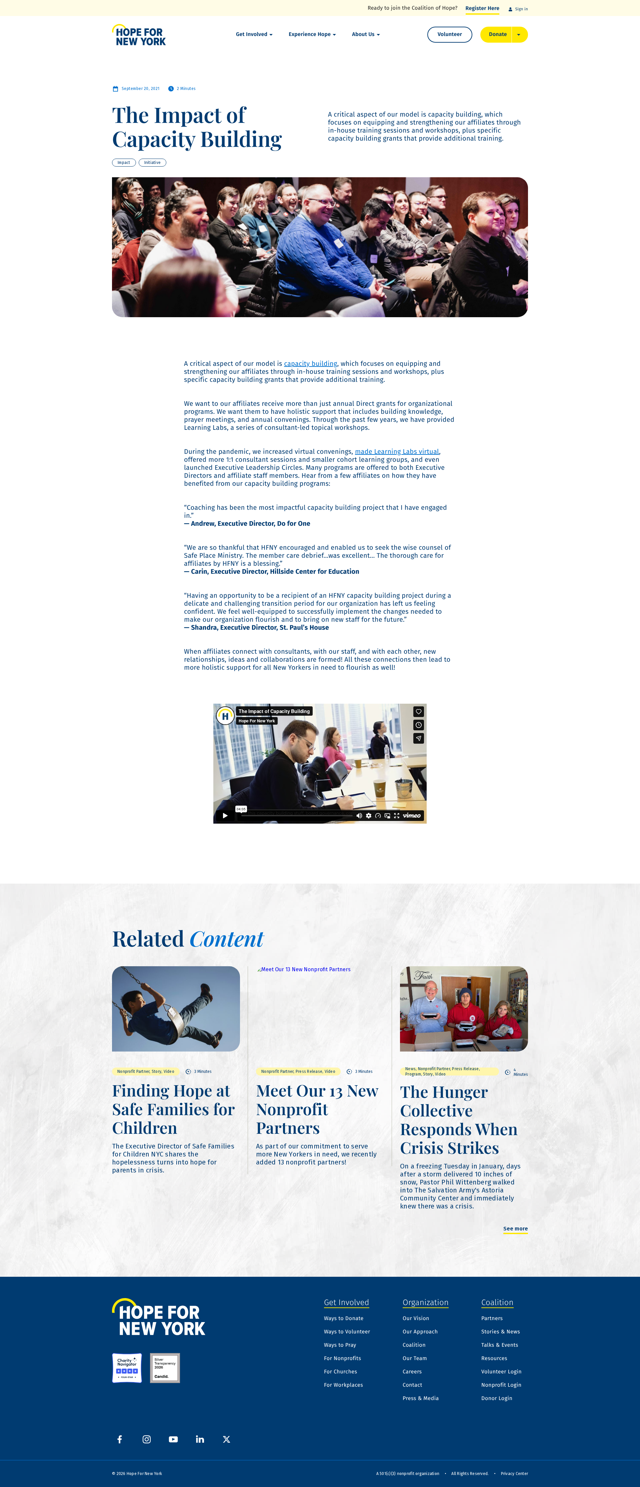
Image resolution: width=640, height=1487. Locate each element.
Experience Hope (310, 34)
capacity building (310, 364)
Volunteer (450, 34)
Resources (494, 1358)
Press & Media (421, 1398)
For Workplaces (343, 1385)
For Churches (340, 1372)
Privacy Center (514, 1473)
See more (515, 1229)
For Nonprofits (342, 1358)
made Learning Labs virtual (397, 452)
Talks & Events (499, 1345)
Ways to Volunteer (347, 1332)
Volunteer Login (501, 1372)
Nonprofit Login (501, 1385)
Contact (412, 1385)
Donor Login (496, 1398)
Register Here (483, 8)
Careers (412, 1372)
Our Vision (416, 1318)
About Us (363, 34)
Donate (498, 34)
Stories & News (500, 1332)
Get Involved (251, 34)
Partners (492, 1318)
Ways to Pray (340, 1345)
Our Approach (420, 1332)
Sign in (521, 9)
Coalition (414, 1345)
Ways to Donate (344, 1318)
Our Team (415, 1358)
